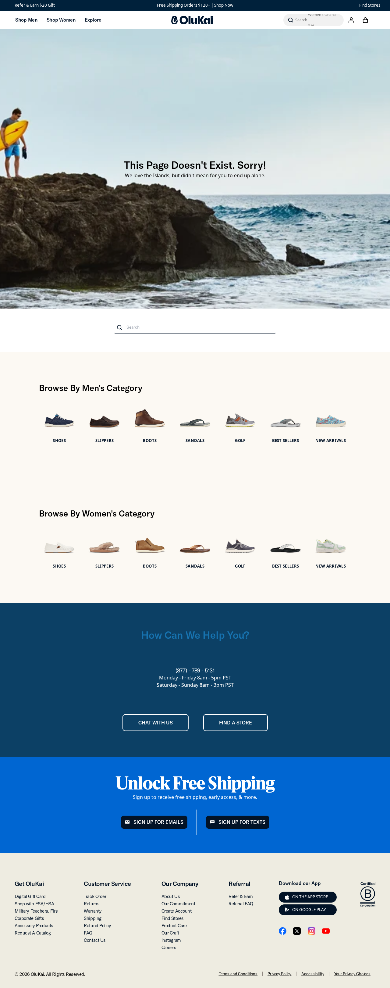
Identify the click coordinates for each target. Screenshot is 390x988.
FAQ (88, 933)
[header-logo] (192, 20)
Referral (239, 883)
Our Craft (170, 933)
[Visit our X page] (297, 931)
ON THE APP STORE (310, 897)
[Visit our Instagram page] (311, 931)
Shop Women (61, 20)
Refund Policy (97, 925)
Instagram (171, 940)
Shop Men (26, 20)
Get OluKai (29, 883)
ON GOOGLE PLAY (309, 909)
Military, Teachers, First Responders (49, 911)
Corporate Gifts (29, 918)
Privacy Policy (279, 973)
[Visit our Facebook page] (282, 931)
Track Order (95, 896)
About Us (170, 896)
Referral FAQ (241, 904)
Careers (168, 947)
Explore (93, 20)
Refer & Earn (241, 896)
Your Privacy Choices (352, 973)
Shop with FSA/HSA (34, 904)
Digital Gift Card (30, 896)
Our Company (179, 883)
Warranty (92, 911)
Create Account (176, 911)
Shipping (92, 918)
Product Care (174, 925)
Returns (91, 904)
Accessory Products (34, 925)
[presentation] (287, 897)
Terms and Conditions (238, 973)
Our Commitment (178, 904)
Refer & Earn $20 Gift (35, 5)
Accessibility (312, 973)
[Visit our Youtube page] (326, 931)
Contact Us (95, 940)
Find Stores (369, 5)
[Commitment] (367, 894)
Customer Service (107, 883)
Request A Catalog (33, 933)
